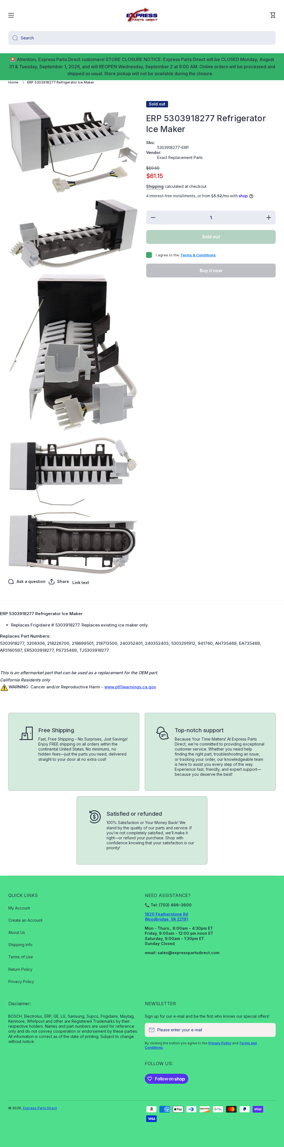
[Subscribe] (269, 1030)
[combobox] (142, 38)
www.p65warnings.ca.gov (130, 686)
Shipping (155, 186)
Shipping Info (20, 944)
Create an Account (25, 920)
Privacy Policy (21, 981)
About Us (16, 932)
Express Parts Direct (40, 1108)
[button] (273, 15)
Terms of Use (20, 956)
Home (13, 82)
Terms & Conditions (198, 255)
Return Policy (20, 969)
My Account (19, 908)
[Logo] (142, 15)
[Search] (13, 38)
